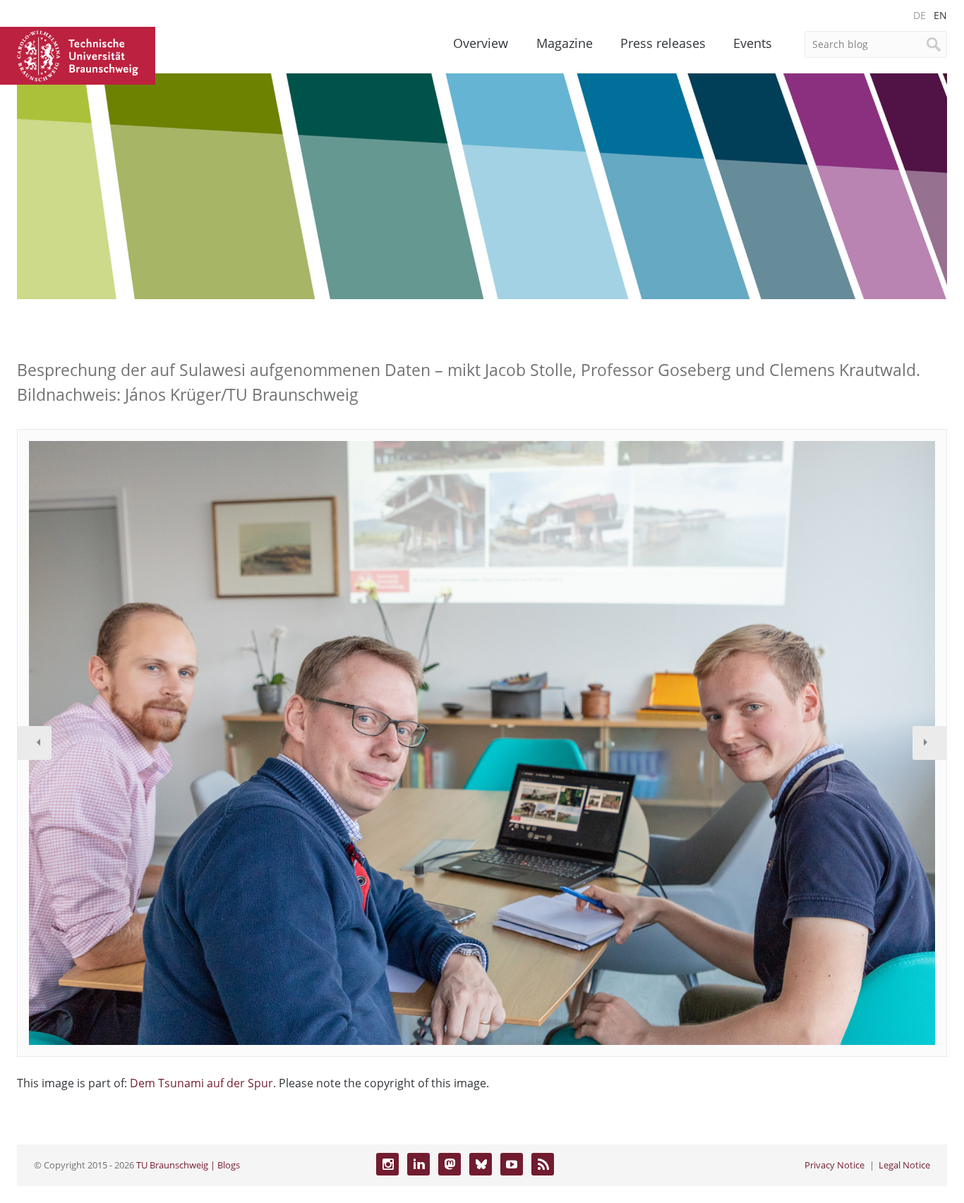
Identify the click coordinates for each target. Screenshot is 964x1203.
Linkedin (418, 1164)
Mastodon (449, 1164)
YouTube (511, 1164)
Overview (480, 43)
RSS (542, 1164)
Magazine (564, 43)
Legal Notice (904, 1165)
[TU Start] (77, 54)
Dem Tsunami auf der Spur (201, 1083)
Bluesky (480, 1164)
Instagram (387, 1164)
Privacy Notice (834, 1165)
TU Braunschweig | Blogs (188, 1165)
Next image (929, 743)
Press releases (663, 43)
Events (752, 43)
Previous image (35, 743)
